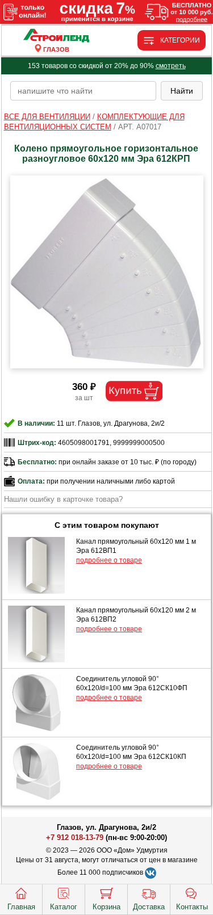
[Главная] (56, 36)
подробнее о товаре (109, 560)
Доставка (149, 907)
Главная (21, 907)
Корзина (106, 907)
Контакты (192, 907)
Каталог (63, 907)
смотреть (171, 66)
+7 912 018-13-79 (74, 837)
